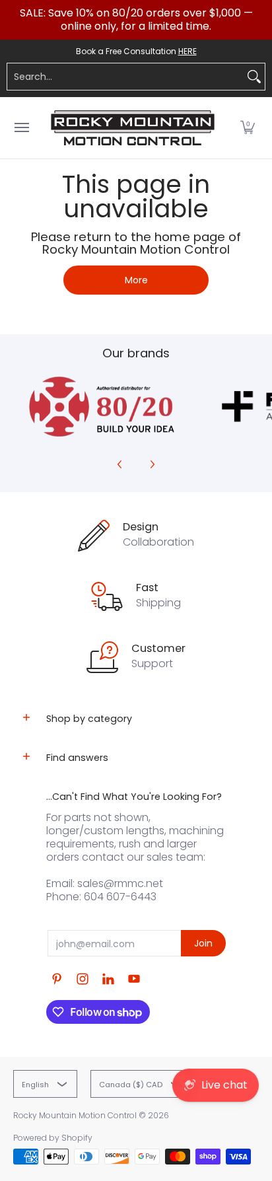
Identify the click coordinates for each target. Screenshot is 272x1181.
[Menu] (21, 128)
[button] (247, 128)
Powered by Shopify (52, 1137)
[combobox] (125, 76)
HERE (187, 51)
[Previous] (120, 464)
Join (203, 943)
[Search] (254, 76)
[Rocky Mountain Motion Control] (132, 128)
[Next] (151, 464)
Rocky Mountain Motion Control (75, 1115)
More (136, 280)
